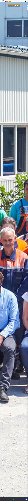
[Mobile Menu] (25, 1)
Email (27, 9)
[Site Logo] (6, 1)
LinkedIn (27, 7)
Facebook (27, 5)
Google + (27, 8)
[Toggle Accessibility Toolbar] (26, 499)
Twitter (27, 6)
